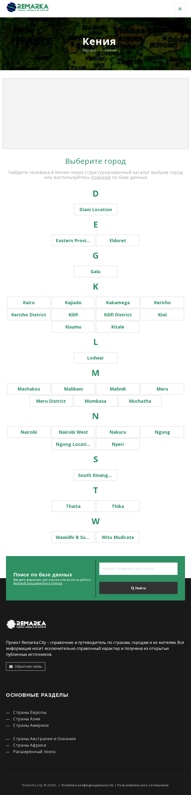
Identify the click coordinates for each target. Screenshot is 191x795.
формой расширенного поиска (37, 583)
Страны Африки (29, 745)
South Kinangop (96, 475)
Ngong (162, 432)
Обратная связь (27, 666)
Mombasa (95, 401)
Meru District (51, 401)
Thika (118, 506)
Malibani (73, 389)
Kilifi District (118, 315)
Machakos (28, 389)
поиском (101, 177)
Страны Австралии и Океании (44, 738)
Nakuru (117, 432)
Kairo (29, 302)
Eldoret (117, 240)
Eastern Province (75, 240)
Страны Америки (31, 725)
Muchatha (140, 401)
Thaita (73, 506)
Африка (89, 50)
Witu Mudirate (118, 537)
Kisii (162, 315)
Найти (140, 588)
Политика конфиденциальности (87, 785)
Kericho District (28, 315)
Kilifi (73, 315)
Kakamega (118, 302)
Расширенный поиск (34, 751)
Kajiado (73, 302)
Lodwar (95, 358)
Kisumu (73, 327)
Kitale (117, 327)
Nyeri (118, 444)
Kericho (162, 302)
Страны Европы (29, 712)
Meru (162, 389)
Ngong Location (74, 444)
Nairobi (28, 432)
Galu (95, 271)
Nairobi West (73, 432)
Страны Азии (26, 719)
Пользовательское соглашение (143, 785)
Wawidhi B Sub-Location (75, 537)
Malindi (118, 389)
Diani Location (95, 209)
